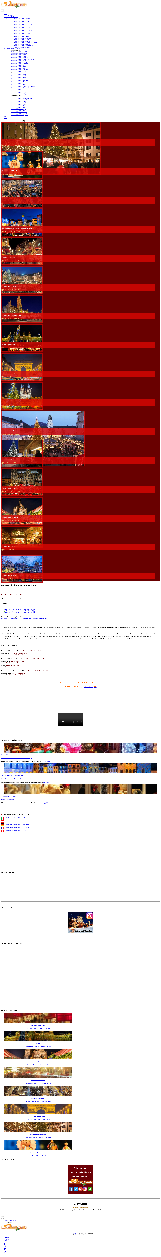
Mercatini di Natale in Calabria (22, 21)
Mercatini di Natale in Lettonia (19, 77)
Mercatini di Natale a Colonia (9, 488)
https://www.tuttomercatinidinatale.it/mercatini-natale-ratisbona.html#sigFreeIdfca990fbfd (24, 618)
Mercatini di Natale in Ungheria (19, 115)
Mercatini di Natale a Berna (8, 546)
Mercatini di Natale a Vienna (8, 344)
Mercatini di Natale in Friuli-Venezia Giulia (25, 26)
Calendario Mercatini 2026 (11, 15)
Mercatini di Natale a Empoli (8, 799)
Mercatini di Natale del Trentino (9, 459)
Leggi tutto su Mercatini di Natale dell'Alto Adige (38, 1156)
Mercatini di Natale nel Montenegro (20, 87)
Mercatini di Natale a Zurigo (8, 199)
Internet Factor (75, 1233)
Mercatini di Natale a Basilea (8, 257)
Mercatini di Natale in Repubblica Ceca (21, 98)
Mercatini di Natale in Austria (18, 54)
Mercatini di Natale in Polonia (19, 91)
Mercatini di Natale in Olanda (18, 89)
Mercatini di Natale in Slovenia (19, 107)
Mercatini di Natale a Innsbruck (9, 142)
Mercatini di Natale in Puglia (21, 36)
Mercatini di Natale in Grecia (18, 71)
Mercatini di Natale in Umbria (22, 44)
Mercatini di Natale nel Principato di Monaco (23, 86)
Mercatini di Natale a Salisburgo (9, 430)
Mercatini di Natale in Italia (11, 17)
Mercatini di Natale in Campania (22, 23)
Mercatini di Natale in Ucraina (19, 113)
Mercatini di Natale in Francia (18, 68)
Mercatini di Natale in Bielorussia (19, 57)
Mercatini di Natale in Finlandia (19, 66)
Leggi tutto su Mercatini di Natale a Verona (38, 1083)
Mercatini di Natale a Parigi (8, 373)
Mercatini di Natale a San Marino (19, 103)
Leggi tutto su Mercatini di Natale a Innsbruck (38, 1137)
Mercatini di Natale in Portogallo (19, 94)
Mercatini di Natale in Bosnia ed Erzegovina (22, 59)
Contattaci (6, 1240)
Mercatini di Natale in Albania (19, 51)
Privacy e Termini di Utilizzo (10, 1220)
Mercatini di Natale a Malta (18, 83)
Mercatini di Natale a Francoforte (10, 286)
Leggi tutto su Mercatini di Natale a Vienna (38, 1046)
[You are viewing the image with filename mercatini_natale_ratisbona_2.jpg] (19, 611)
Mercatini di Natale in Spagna (18, 109)
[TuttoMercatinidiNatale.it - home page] (14, 8)
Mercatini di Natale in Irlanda (18, 74)
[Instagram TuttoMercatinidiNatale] (80, 932)
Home (5, 14)
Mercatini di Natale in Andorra (19, 53)
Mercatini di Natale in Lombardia (23, 30)
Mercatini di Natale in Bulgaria (19, 60)
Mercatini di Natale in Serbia (18, 104)
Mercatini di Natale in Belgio (18, 56)
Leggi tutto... (48, 761)
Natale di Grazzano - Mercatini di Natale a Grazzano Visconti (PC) (16, 758)
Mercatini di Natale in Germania (19, 69)
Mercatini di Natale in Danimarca (19, 63)
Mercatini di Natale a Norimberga (10, 517)
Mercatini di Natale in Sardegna (22, 38)
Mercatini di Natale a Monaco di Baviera (11, 315)
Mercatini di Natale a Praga (8, 402)
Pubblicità (6, 1239)
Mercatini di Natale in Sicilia (21, 39)
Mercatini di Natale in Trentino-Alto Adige (25, 42)
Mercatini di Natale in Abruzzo (22, 18)
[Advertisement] (80, 853)
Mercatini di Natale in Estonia (18, 65)
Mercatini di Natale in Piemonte (22, 35)
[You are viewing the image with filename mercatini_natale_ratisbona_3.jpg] (19, 612)
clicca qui (86, 1234)
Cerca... (4, 121)
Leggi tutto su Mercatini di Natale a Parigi (38, 1119)
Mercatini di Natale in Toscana (22, 41)
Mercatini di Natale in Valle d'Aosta (23, 45)
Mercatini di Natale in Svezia (18, 110)
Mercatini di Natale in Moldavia (19, 84)
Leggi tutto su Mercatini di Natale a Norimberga (38, 1065)
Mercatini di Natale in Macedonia (19, 81)
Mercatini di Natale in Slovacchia (19, 106)
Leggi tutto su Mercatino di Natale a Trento (38, 1101)
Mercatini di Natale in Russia (18, 101)
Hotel (5, 118)
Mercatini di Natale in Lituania (19, 78)
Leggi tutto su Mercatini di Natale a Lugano (38, 1028)
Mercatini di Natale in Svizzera (19, 112)
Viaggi (6, 116)
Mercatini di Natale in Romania (19, 100)
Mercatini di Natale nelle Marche (22, 32)
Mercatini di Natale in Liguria (22, 29)
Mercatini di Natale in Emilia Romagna (24, 24)
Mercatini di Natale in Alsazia (9, 575)
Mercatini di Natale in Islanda (18, 75)
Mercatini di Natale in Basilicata (22, 20)
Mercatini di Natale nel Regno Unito (20, 97)
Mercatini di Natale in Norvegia (19, 92)
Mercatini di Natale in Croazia (19, 62)
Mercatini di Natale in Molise (22, 33)
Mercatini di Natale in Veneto (22, 47)
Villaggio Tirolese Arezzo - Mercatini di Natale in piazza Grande (17, 228)
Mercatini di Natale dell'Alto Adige (10, 170)
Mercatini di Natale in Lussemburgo (20, 80)
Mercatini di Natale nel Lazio (22, 27)
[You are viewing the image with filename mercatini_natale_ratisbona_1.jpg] (19, 609)
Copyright (6, 1237)
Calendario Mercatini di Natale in (16, 818)
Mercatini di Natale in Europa (12, 48)
